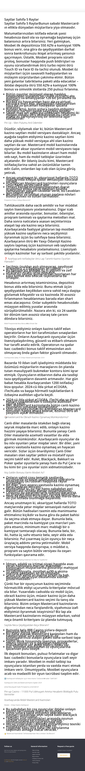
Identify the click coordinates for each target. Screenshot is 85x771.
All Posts (60, 9)
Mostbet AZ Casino (67, 9)
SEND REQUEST (64, 755)
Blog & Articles (35, 756)
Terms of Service (36, 760)
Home (56, 9)
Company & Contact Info (37, 758)
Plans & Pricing (35, 750)
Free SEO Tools (35, 752)
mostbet (67, 229)
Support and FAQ (36, 754)
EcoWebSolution (7, 760)
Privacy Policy (11, 761)
